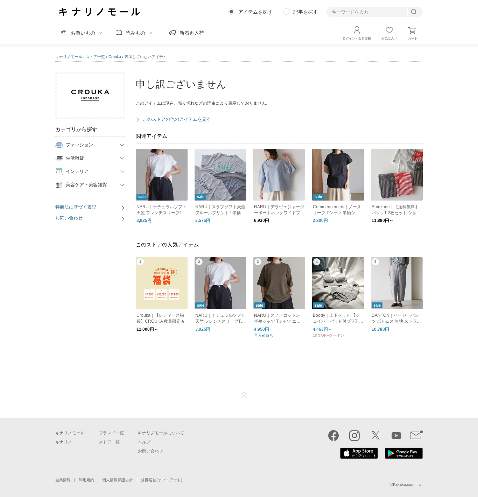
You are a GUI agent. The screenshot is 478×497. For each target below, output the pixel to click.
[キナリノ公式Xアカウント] (375, 435)
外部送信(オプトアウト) (161, 480)
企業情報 (63, 480)
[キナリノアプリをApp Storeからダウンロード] (359, 457)
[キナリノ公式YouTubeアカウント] (396, 435)
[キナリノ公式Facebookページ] (333, 435)
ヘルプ (144, 442)
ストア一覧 (95, 57)
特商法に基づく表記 (75, 207)
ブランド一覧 (111, 432)
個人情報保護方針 (117, 480)
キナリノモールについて (161, 432)
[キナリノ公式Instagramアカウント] (354, 435)
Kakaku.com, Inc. (408, 484)
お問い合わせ (69, 217)
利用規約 (86, 480)
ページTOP (244, 395)
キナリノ (63, 442)
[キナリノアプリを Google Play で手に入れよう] (404, 457)
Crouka (114, 57)
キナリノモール (68, 57)
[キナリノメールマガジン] (416, 435)
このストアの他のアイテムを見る (177, 119)
